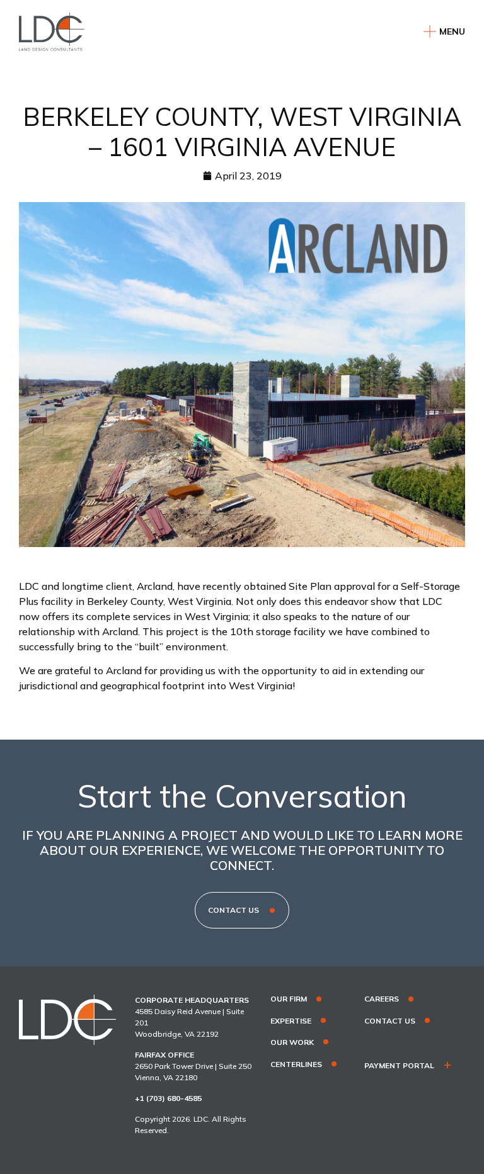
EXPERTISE (290, 1021)
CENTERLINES (296, 1064)
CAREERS (381, 999)
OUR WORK (292, 1042)
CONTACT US (389, 1021)
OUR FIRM (288, 999)
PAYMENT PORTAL (399, 1065)
